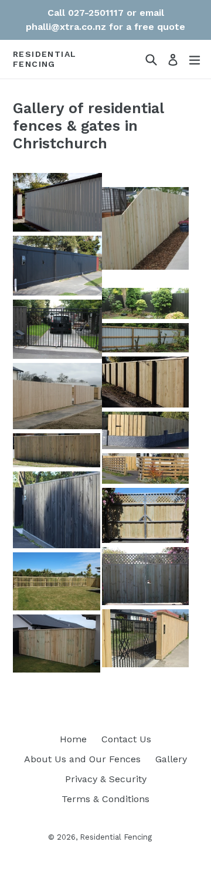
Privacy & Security (106, 779)
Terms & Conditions (105, 798)
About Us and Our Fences (82, 759)
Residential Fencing (44, 59)
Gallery (171, 759)
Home (73, 739)
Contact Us (126, 739)
